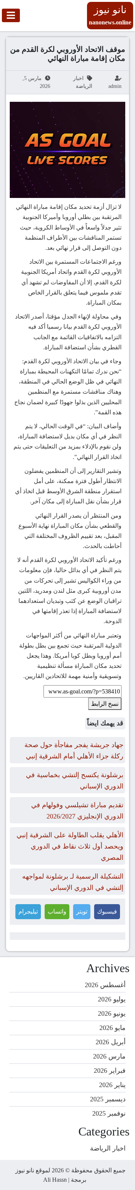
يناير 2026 (112, 1085)
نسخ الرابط (104, 704)
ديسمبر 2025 (108, 1099)
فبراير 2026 (110, 1070)
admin (115, 86)
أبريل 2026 (111, 1042)
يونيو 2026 (112, 1013)
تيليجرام (28, 911)
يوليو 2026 (112, 999)
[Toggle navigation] (11, 15)
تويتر (81, 911)
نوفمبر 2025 (109, 1113)
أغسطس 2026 (105, 985)
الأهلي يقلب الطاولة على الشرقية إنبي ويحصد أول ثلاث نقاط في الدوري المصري (69, 846)
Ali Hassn (55, 1179)
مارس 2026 (109, 1056)
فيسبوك (107, 911)
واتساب (57, 911)
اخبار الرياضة (108, 1148)
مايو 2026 (112, 1027)
